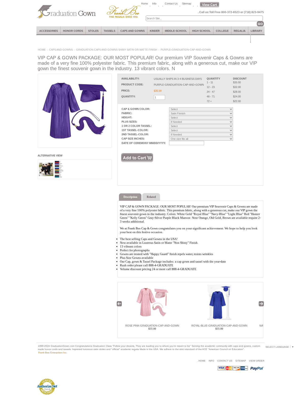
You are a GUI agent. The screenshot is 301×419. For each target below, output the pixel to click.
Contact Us (171, 3)
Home (144, 3)
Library (256, 30)
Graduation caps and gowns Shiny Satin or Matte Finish (116, 49)
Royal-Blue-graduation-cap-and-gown (219, 325)
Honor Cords (73, 30)
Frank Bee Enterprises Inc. (52, 352)
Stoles (93, 30)
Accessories (48, 30)
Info (154, 3)
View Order (256, 360)
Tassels (109, 30)
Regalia (240, 30)
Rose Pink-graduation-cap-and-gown (152, 325)
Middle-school (176, 30)
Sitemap (186, 3)
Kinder (155, 30)
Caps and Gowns (132, 30)
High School (201, 30)
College (222, 30)
